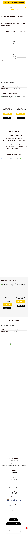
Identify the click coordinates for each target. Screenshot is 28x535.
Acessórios (14, 474)
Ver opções (7, 113)
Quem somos (14, 479)
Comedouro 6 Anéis (7, 297)
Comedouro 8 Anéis (7, 109)
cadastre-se (13, 523)
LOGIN (13, 519)
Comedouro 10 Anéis (21, 297)
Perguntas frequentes (14, 460)
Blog (14, 481)
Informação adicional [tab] (7, 82)
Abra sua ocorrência (14, 487)
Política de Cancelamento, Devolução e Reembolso (14, 465)
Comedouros (14, 472)
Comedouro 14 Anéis (21, 109)
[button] (2, 9)
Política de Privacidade (14, 462)
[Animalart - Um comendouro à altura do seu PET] (14, 9)
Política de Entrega (14, 463)
